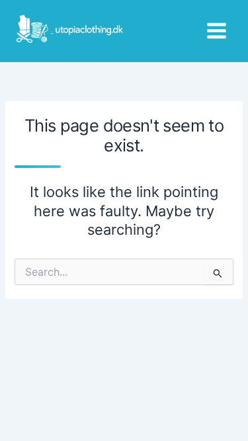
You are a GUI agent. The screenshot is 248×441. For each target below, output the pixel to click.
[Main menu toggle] (216, 31)
